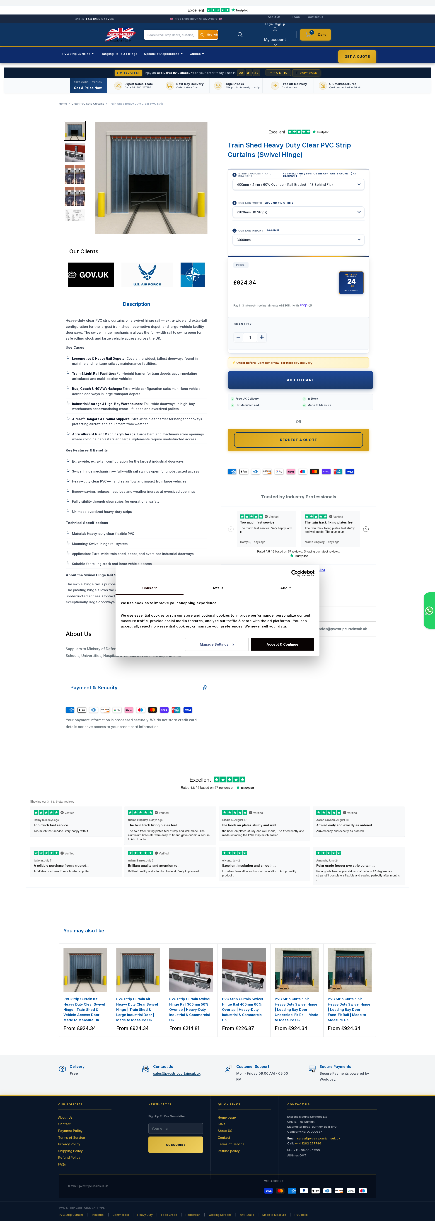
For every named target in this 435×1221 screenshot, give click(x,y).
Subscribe (176, 1144)
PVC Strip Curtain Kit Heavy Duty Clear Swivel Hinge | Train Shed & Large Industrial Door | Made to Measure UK (137, 1009)
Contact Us (315, 17)
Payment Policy (70, 1131)
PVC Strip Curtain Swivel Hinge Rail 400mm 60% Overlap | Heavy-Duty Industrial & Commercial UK (242, 1009)
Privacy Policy (69, 1144)
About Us (274, 17)
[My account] (275, 29)
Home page (227, 1117)
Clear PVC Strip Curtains (88, 103)
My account (275, 39)
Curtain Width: (266, 202)
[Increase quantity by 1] (261, 337)
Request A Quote (298, 439)
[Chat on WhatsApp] (429, 610)
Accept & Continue (282, 644)
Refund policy (229, 1151)
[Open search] (240, 34)
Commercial (121, 1214)
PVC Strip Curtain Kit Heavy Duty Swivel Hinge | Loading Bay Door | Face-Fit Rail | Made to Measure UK (349, 1009)
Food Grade (169, 1214)
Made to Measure (274, 1214)
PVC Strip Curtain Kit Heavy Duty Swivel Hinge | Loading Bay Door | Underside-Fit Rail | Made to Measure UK (296, 1009)
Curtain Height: (258, 230)
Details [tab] (218, 588)
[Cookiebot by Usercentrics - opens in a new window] (294, 573)
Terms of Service (71, 1137)
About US (225, 1131)
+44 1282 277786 (99, 19)
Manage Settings (214, 644)
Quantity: (243, 324)
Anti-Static (247, 1214)
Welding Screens (220, 1214)
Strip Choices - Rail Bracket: (297, 174)
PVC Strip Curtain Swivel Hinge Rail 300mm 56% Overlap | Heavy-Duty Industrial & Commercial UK (189, 1009)
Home (63, 103)
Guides (195, 54)
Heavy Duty (145, 1214)
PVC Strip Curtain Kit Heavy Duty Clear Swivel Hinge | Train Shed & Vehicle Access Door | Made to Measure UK (84, 1009)
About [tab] (285, 588)
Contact (64, 1124)
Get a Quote (357, 56)
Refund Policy (69, 1157)
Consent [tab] (149, 588)
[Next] (376, 990)
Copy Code (308, 72)
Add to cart (300, 380)
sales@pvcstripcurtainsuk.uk (342, 629)
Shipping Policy (70, 1151)
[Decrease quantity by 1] (238, 337)
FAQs (296, 17)
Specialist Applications (161, 54)
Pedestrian (193, 1214)
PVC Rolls (301, 1214)
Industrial (98, 1214)
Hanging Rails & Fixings (119, 54)
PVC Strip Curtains (76, 54)
